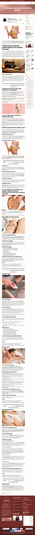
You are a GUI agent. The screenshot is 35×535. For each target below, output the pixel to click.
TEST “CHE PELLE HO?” (30, 102)
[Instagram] (25, 512)
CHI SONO (28, 77)
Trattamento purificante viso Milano (17, 510)
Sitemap (31, 532)
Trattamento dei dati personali (20, 533)
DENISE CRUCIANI (12, 19)
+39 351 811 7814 (22, 0)
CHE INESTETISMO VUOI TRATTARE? (30, 95)
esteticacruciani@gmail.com (16, 490)
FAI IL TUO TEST (29, 99)
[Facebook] (23, 512)
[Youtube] (26, 512)
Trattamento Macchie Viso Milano (16, 505)
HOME (27, 76)
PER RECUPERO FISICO (30, 86)
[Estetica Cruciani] (17, 3)
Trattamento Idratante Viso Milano (17, 502)
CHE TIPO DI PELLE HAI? (30, 92)
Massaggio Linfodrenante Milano (17, 499)
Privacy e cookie (13, 533)
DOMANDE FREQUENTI (30, 106)
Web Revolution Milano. (27, 532)
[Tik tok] (28, 512)
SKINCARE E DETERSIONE (29, 97)
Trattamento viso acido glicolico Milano (17, 507)
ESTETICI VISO (29, 82)
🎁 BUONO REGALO (29, 88)
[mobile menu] (31, 2)
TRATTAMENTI (28, 79)
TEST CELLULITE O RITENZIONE (30, 104)
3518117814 (8, 85)
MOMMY (29, 84)
